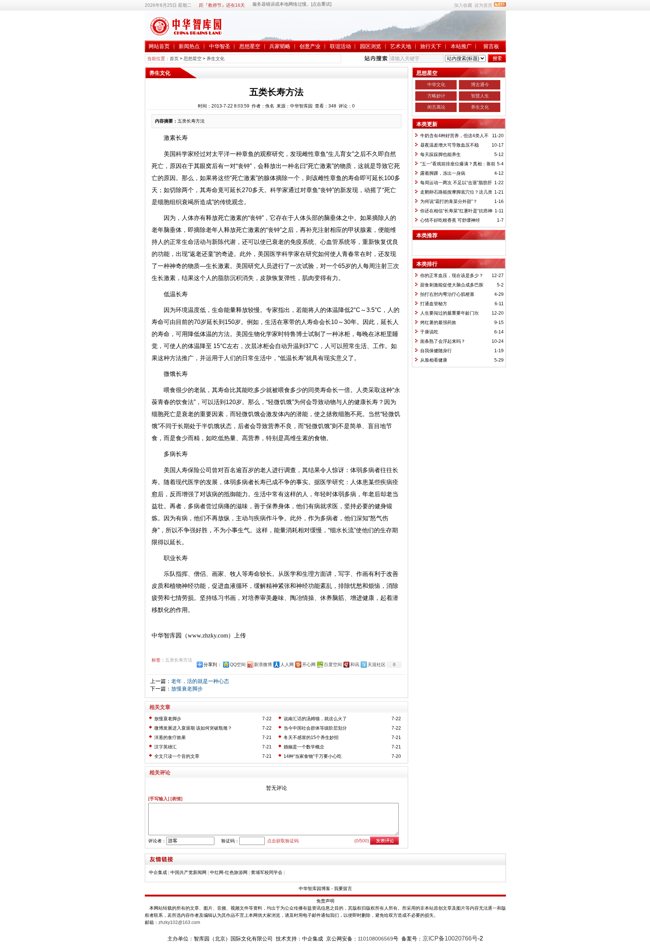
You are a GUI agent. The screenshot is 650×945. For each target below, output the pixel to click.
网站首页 (159, 46)
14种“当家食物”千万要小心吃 (313, 756)
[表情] (176, 798)
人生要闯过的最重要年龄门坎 (449, 313)
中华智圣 (219, 46)
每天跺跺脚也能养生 (440, 154)
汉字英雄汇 (165, 747)
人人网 (287, 664)
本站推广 (461, 46)
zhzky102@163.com (179, 922)
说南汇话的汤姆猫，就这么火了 (315, 718)
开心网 (309, 664)
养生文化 (216, 58)
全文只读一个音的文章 (176, 756)
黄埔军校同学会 (266, 872)
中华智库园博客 (314, 888)
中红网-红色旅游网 (229, 872)
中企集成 (158, 872)
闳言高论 (436, 107)
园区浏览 (370, 46)
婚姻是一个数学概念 (304, 747)
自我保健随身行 (436, 350)
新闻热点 (189, 46)
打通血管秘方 (433, 303)
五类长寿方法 (178, 660)
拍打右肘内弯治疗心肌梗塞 (447, 294)
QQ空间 (238, 664)
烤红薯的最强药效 (438, 322)
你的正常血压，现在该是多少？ (451, 275)
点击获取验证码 (283, 841)
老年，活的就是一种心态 (200, 681)
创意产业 (309, 46)
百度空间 (333, 664)
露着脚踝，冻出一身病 (442, 173)
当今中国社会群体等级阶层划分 (315, 728)
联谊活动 (340, 46)
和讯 (354, 664)
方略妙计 (436, 95)
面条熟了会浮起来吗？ (442, 341)
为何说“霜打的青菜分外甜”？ (448, 201)
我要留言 (343, 888)
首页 (174, 58)
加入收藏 (463, 5)
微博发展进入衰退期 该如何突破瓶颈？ (193, 728)
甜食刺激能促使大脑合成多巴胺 (451, 285)
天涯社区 (377, 664)
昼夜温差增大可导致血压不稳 (449, 145)
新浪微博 (263, 664)
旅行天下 (430, 46)
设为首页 (483, 5)
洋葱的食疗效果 (170, 737)
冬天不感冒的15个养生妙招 (311, 737)
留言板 (491, 46)
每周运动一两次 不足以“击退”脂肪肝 (456, 182)
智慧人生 (480, 95)
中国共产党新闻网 (188, 872)
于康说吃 (429, 332)
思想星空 (249, 46)
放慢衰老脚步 (187, 689)
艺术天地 (400, 46)
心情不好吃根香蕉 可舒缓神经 (450, 220)
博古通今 (480, 84)
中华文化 (436, 84)
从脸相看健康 (433, 360)
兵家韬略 (279, 46)
